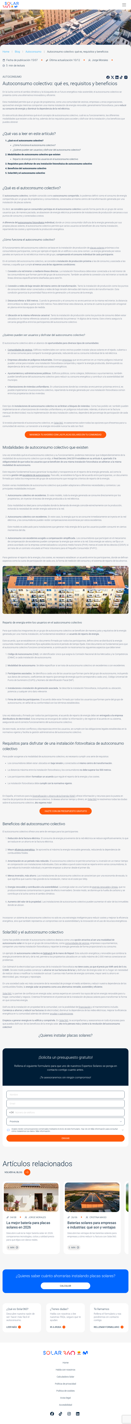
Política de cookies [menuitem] (65, 1390)
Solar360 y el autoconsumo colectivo (26, 173)
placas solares (97, 247)
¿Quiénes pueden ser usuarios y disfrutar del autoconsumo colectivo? (47, 150)
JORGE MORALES (37, 1217)
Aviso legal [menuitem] (65, 1398)
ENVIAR (65, 1138)
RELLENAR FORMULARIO (106, 1327)
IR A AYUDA (55, 1327)
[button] (65, 1130)
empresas (67, 360)
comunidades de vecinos (77, 943)
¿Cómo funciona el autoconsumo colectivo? (34, 145)
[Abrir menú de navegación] (124, 5)
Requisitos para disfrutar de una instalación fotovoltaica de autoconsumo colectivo (50, 163)
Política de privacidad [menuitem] (65, 1383)
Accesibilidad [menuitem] (65, 1405)
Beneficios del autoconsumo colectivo (27, 168)
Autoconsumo (33, 51)
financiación (85, 1007)
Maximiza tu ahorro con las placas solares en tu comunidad (65, 434)
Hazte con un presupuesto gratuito (65, 811)
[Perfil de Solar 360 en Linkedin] (78, 1414)
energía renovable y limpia (105, 887)
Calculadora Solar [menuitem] (65, 1376)
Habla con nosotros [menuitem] (65, 1369)
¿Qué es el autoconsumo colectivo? (25, 140)
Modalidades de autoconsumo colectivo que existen (34, 154)
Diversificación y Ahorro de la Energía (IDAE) (54, 796)
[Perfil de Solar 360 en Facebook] (52, 1414)
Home (6, 51)
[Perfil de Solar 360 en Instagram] (69, 1414)
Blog (17, 51)
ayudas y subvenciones (61, 1013)
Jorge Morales (100, 60)
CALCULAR (65, 1286)
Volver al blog (13, 1172)
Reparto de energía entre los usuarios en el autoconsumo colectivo (45, 159)
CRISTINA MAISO (97, 1217)
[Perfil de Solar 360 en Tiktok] (61, 1414)
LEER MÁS (11, 1327)
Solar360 (58, 423)
